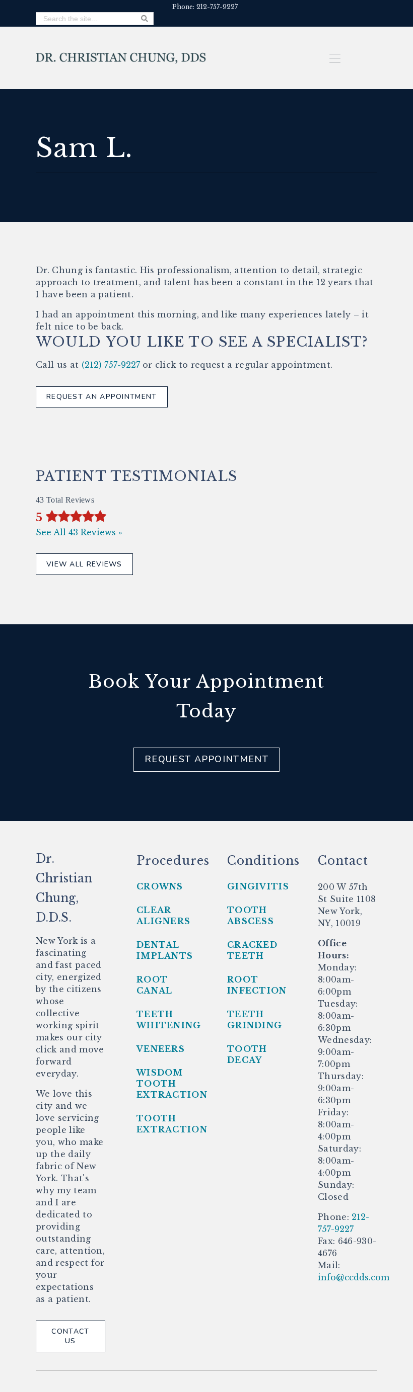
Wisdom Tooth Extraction (172, 1084)
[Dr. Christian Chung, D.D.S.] (121, 57)
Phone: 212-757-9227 (205, 7)
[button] (335, 57)
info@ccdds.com (353, 1277)
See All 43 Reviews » (79, 532)
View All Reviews (84, 564)
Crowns (159, 886)
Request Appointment (206, 759)
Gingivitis (258, 886)
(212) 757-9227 (111, 365)
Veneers (160, 1049)
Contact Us (70, 1336)
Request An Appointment (101, 396)
